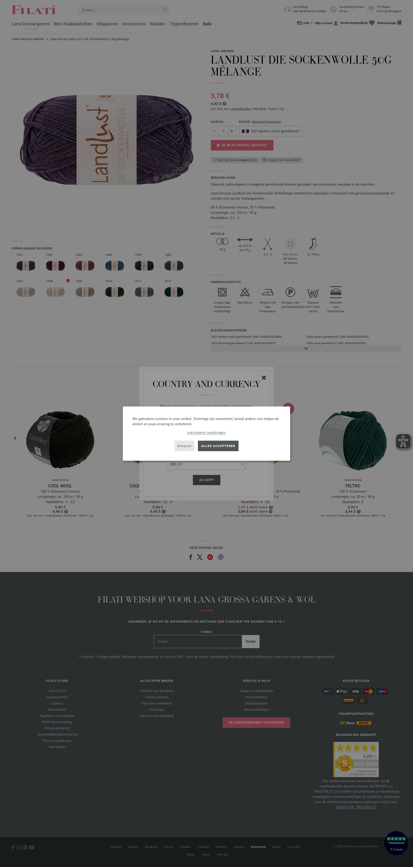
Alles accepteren (218, 446)
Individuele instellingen (206, 432)
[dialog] (206, 433)
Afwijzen (184, 446)
